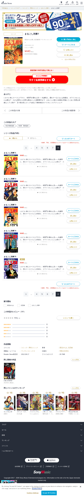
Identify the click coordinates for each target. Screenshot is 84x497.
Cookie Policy (37, 488)
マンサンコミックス (28, 351)
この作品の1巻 (14, 110)
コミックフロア (15, 8)
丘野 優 (79, 414)
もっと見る (75, 359)
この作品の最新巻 (68, 110)
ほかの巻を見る (70, 59)
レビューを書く (29, 47)
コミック (25, 8)
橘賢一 (62, 414)
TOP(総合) (5, 8)
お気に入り (70, 50)
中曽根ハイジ (72, 414)
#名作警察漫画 (9, 126)
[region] (42, 490)
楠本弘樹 (45, 414)
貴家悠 (58, 414)
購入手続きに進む (70, 39)
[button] (63, 466)
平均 (16, 318)
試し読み (70, 55)
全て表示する (43, 166)
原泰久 (6, 414)
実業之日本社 (64, 351)
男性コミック (34, 8)
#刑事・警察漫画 (23, 126)
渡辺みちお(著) (29, 39)
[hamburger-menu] (81, 3)
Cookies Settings (32, 493)
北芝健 (23, 305)
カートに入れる (69, 45)
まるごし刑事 (45, 8)
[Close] (80, 486)
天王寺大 (6, 382)
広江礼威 (19, 414)
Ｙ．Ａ (50, 414)
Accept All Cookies (49, 493)
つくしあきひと (34, 414)
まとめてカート (69, 138)
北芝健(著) (37, 39)
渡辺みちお (10, 305)
